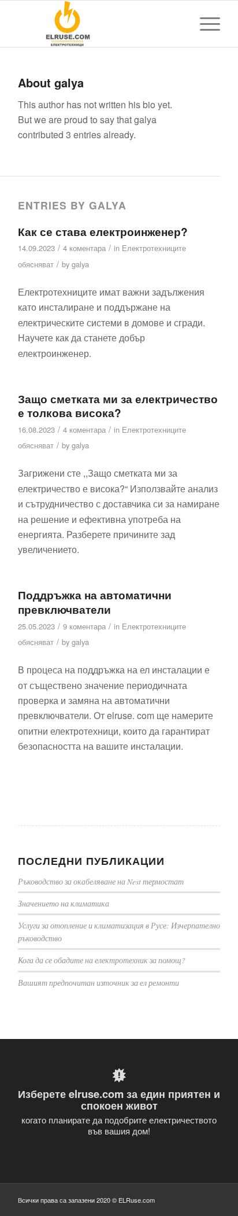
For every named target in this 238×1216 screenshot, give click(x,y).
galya (80, 264)
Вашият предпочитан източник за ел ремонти (98, 982)
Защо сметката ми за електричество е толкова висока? (118, 406)
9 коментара (84, 626)
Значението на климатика (63, 903)
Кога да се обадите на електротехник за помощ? (101, 960)
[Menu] (204, 24)
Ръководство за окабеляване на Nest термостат (101, 881)
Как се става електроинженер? (103, 231)
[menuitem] (204, 24)
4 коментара (84, 247)
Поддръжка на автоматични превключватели (95, 602)
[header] (99, 24)
